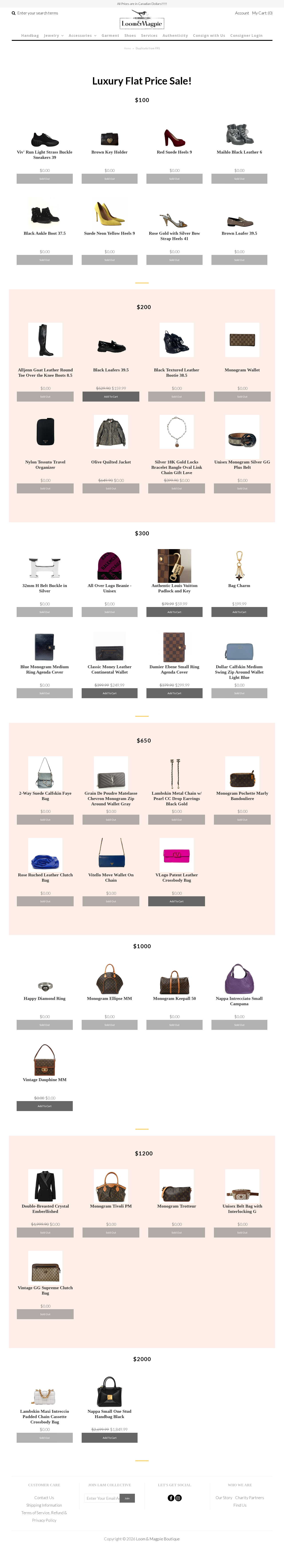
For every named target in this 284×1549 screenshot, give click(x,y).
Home (127, 48)
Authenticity (175, 35)
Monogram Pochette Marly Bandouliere (242, 796)
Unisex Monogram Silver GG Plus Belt (242, 464)
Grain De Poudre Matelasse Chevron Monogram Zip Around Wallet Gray (111, 798)
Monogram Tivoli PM (111, 1206)
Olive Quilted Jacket (111, 461)
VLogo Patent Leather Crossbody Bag (177, 877)
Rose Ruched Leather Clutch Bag (45, 877)
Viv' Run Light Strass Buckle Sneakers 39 (44, 155)
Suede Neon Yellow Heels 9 (109, 233)
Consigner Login (246, 35)
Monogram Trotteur (176, 1206)
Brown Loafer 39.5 (239, 233)
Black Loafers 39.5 (111, 369)
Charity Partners (249, 1497)
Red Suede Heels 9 (174, 152)
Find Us (240, 1505)
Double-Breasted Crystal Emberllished (45, 1209)
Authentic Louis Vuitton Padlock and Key (174, 588)
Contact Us (44, 1497)
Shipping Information (44, 1505)
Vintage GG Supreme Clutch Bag (45, 1290)
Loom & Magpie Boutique (158, 1538)
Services (149, 35)
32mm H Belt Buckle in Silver (44, 588)
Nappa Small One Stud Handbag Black (109, 1414)
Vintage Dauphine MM (45, 1079)
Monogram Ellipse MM (109, 998)
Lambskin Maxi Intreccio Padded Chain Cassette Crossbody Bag (44, 1416)
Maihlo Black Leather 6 (239, 152)
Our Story (224, 1497)
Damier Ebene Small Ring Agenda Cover (174, 669)
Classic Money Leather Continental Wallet (110, 669)
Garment (110, 35)
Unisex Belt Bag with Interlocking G (242, 1209)
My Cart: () (262, 12)
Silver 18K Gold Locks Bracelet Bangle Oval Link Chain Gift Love (176, 467)
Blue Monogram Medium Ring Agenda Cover (44, 669)
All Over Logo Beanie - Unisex (110, 588)
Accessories (80, 35)
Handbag (30, 35)
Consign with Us (209, 35)
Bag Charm (239, 585)
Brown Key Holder (109, 152)
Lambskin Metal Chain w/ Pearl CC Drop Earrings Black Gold (177, 798)
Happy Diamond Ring (44, 998)
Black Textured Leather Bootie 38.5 (176, 372)
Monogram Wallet (242, 369)
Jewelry (51, 35)
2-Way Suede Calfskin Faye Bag (45, 796)
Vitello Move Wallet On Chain (111, 877)
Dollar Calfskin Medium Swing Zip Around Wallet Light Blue (239, 672)
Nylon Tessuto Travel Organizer (45, 464)
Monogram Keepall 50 (174, 998)
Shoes (130, 35)
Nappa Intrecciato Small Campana (239, 1001)
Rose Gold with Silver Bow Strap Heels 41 (174, 236)
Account (242, 12)
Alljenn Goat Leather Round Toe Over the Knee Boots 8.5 (45, 372)
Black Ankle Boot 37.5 (45, 233)
